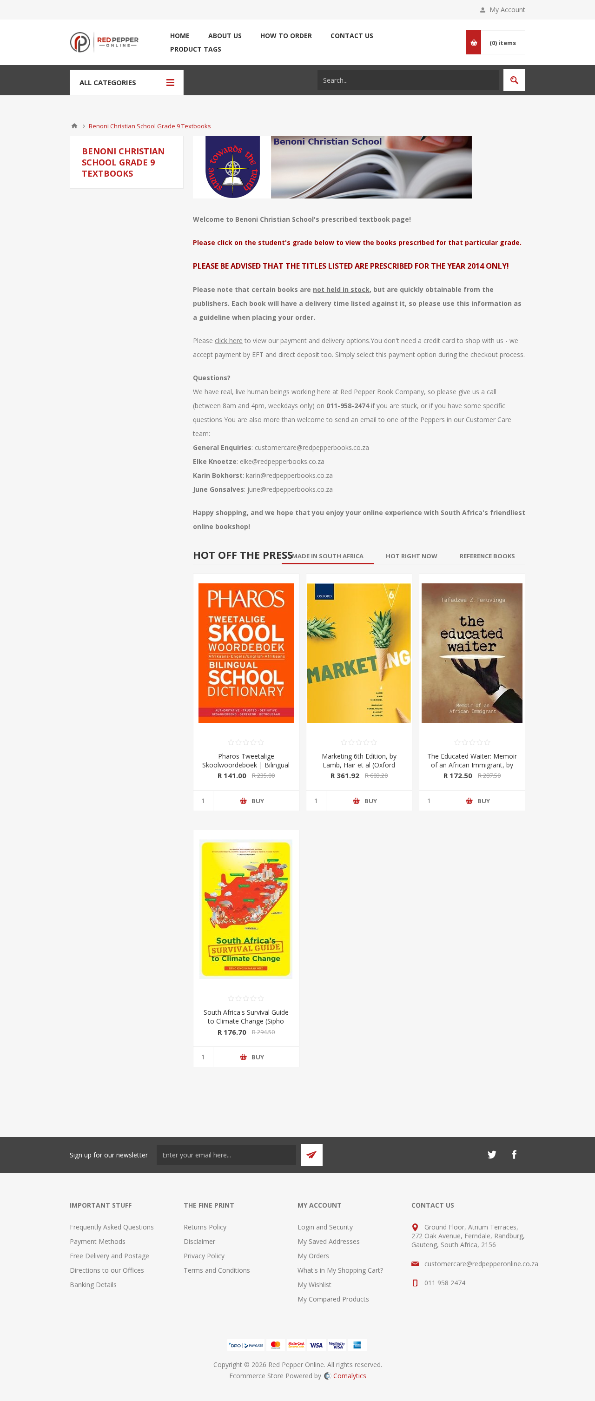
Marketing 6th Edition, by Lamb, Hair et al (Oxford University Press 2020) (359, 765)
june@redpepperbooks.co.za (290, 489)
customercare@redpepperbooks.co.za (312, 447)
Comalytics (349, 1375)
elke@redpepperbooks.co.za (282, 461)
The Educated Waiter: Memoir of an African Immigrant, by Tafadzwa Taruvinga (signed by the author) (472, 769)
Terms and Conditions (217, 1270)
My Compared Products (333, 1299)
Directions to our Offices (107, 1270)
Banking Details (93, 1284)
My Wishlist (314, 1284)
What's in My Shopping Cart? (340, 1270)
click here (229, 340)
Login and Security (325, 1227)
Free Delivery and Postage (109, 1255)
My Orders (313, 1255)
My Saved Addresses (329, 1241)
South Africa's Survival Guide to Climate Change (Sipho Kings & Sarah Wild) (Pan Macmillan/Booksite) (246, 1025)
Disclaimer (199, 1241)
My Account (507, 9)
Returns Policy (205, 1227)
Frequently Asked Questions (112, 1227)
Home (74, 126)
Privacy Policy (204, 1255)
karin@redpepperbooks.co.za (289, 475)
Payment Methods (98, 1241)
